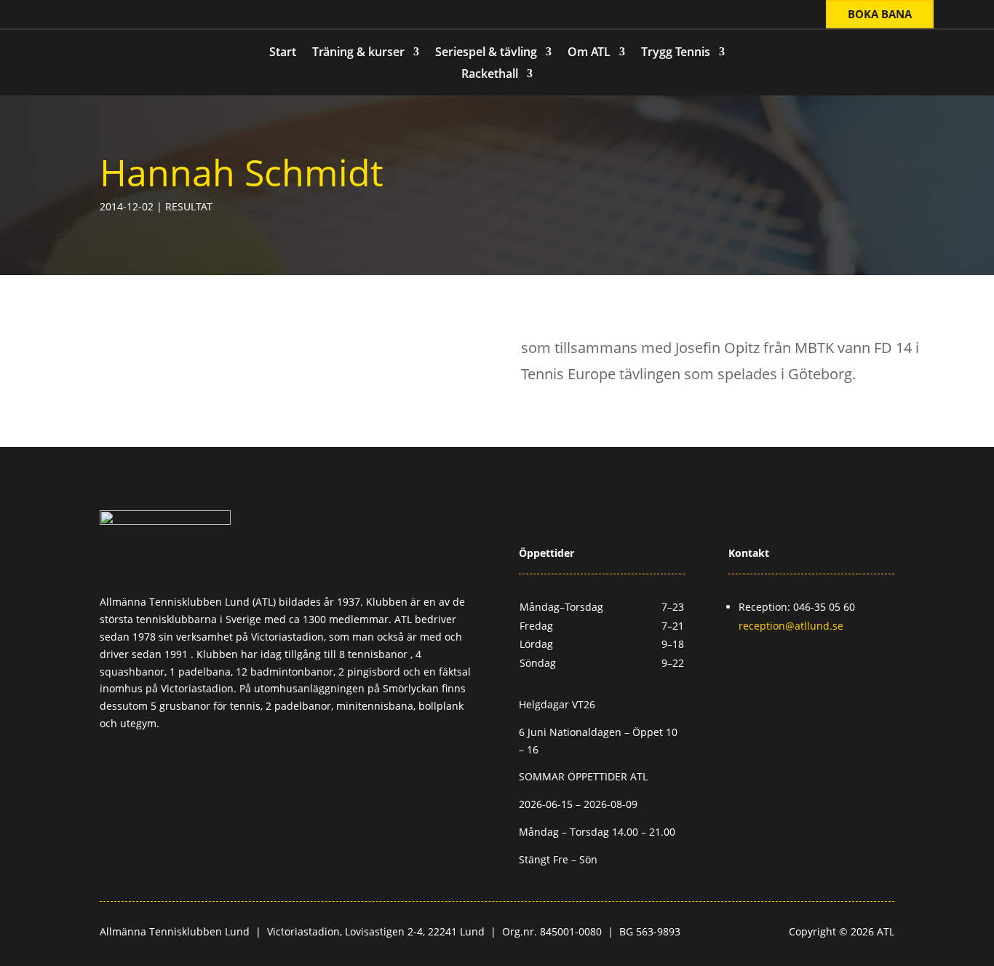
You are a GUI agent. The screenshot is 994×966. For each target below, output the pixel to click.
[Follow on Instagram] (122, 15)
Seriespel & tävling (486, 53)
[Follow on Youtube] (151, 15)
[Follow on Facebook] (93, 15)
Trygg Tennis (675, 53)
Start (282, 53)
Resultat (188, 206)
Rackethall (489, 75)
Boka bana (880, 14)
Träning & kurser (358, 53)
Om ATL (589, 53)
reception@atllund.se (791, 626)
